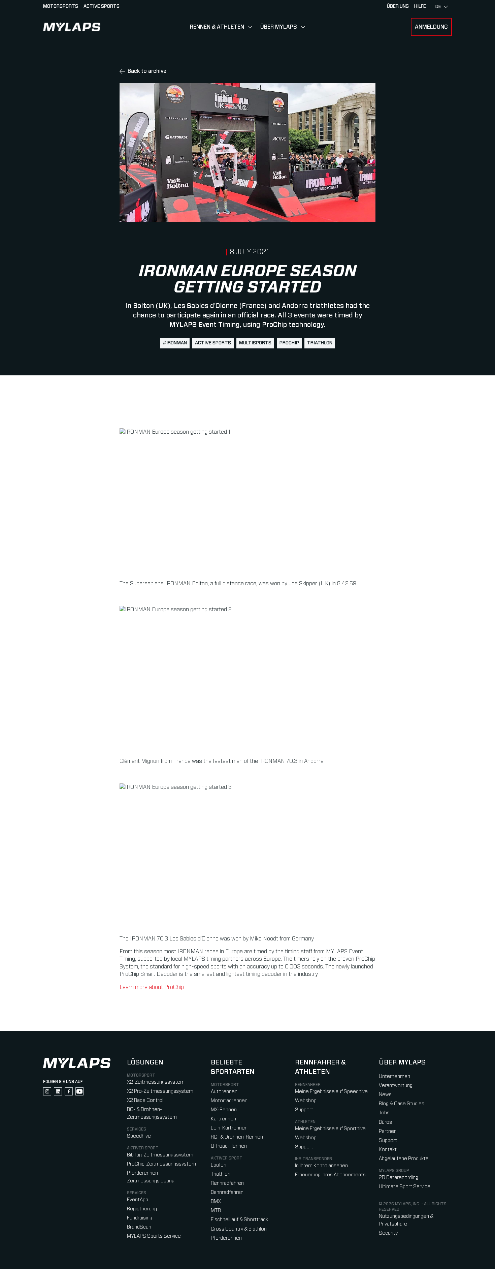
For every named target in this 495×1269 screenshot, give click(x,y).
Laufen (218, 1165)
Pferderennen (226, 1238)
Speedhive (139, 1136)
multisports (255, 343)
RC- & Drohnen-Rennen (237, 1137)
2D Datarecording (398, 1177)
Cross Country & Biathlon (239, 1229)
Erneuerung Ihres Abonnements (330, 1174)
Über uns (398, 6)
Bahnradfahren (227, 1192)
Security (388, 1233)
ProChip (289, 343)
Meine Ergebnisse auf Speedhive (331, 1091)
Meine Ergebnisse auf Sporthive (330, 1128)
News (385, 1094)
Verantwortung (395, 1085)
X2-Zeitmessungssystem (156, 1082)
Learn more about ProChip (152, 987)
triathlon (319, 343)
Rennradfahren (227, 1183)
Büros (385, 1122)
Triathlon (220, 1174)
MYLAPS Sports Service (154, 1236)
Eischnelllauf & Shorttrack (239, 1219)
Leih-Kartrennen (229, 1128)
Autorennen (224, 1091)
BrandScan (139, 1227)
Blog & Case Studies (401, 1103)
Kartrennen (223, 1118)
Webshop (306, 1100)
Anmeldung (431, 27)
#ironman (175, 343)
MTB (216, 1210)
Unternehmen (394, 1076)
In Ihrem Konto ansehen (321, 1165)
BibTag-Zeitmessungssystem (160, 1154)
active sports (213, 343)
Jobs (384, 1112)
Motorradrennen (229, 1100)
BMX (216, 1201)
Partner (387, 1131)
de (438, 6)
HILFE (420, 6)
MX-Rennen (224, 1109)
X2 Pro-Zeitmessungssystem (160, 1091)
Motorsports (60, 6)
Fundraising (139, 1217)
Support (304, 1109)
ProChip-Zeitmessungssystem (161, 1164)
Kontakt (388, 1149)
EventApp (137, 1199)
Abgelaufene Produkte (404, 1158)
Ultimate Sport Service (404, 1186)
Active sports (102, 6)
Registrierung (142, 1208)
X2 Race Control (145, 1100)
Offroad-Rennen (229, 1146)
